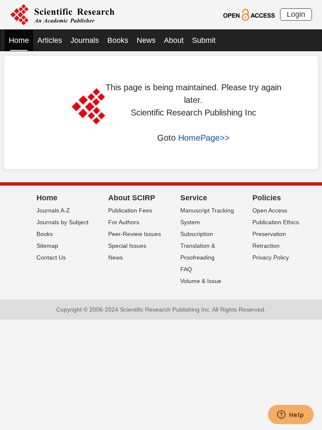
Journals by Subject (62, 222)
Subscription (196, 234)
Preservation (269, 234)
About (174, 40)
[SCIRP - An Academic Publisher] (62, 14)
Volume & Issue (200, 281)
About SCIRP (131, 198)
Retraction (266, 245)
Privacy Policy (270, 257)
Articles (49, 40)
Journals (84, 40)
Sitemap (47, 245)
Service (193, 198)
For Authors (123, 222)
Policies (266, 198)
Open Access (269, 210)
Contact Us (51, 257)
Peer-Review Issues (134, 234)
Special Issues (127, 245)
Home (19, 40)
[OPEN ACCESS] (249, 14)
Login (296, 14)
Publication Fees (130, 210)
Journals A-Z (53, 210)
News (146, 40)
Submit (204, 40)
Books (117, 40)
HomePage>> (204, 137)
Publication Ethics (275, 222)
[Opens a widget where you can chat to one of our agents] (290, 415)
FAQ (186, 269)
